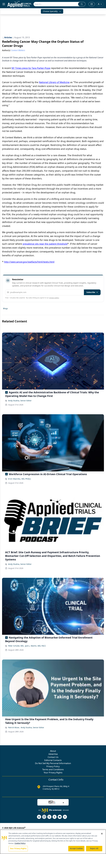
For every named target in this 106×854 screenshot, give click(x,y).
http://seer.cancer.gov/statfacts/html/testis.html (29, 261)
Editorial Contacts (53, 760)
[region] (53, 842)
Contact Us (53, 757)
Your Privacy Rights (53, 772)
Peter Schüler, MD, (16, 646)
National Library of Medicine (54, 82)
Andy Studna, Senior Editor (20, 400)
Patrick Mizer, (14, 727)
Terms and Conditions (53, 769)
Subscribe (90, 292)
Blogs (5, 308)
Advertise (53, 754)
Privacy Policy (53, 766)
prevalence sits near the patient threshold (45, 243)
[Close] (102, 834)
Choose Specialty (50, 11)
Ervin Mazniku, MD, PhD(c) (19, 479)
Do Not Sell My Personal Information (53, 763)
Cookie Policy (19, 843)
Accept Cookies (76, 848)
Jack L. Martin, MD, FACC (35, 646)
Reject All (94, 848)
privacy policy (54, 298)
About (53, 751)
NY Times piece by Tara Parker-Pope (31, 68)
